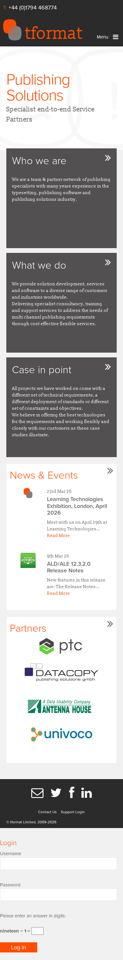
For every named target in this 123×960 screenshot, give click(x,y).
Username (10, 853)
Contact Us (47, 812)
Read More (58, 535)
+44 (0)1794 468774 (33, 7)
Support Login (73, 812)
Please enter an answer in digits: (33, 916)
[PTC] (61, 646)
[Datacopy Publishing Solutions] (61, 673)
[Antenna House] (61, 704)
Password (10, 885)
